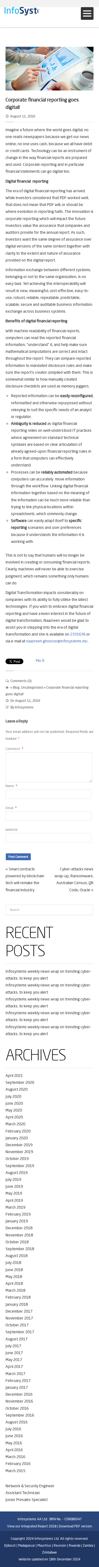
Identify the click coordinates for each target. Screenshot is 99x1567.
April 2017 (14, 1366)
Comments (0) (21, 681)
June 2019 (14, 1186)
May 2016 (14, 1442)
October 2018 (17, 1241)
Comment (14, 749)
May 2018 (14, 1276)
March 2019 (15, 1207)
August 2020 (17, 1089)
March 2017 (15, 1373)
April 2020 (14, 1117)
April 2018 (14, 1283)
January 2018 (17, 1304)
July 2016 (13, 1428)
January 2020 (17, 1138)
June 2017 (14, 1352)
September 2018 (20, 1248)
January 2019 (17, 1221)
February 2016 (18, 1463)
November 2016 (19, 1401)
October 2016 (17, 1408)
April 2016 (14, 1449)
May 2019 (14, 1193)
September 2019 (20, 1165)
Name (11, 786)
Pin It (40, 660)
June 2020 (14, 1103)
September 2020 (20, 1082)
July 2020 (13, 1096)
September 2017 (20, 1331)
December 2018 (19, 1227)
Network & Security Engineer (30, 1485)
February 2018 (18, 1297)
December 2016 (19, 1394)
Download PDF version (75, 1526)
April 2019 (14, 1200)
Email (11, 808)
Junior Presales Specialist (27, 1499)
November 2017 (19, 1318)
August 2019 (17, 1172)
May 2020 (14, 1110)
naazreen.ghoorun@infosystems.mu (56, 641)
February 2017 (18, 1380)
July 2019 (13, 1179)
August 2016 (17, 1422)
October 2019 (17, 1158)
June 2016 (14, 1435)
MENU (87, 13)
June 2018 (14, 1269)
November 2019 (19, 1151)
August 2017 (17, 1339)
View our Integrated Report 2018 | (32, 1526)
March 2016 (15, 1456)
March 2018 (15, 1290)
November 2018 (19, 1235)
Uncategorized (32, 687)
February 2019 (18, 1214)
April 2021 (14, 1075)
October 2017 (17, 1325)
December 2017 (19, 1311)
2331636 (78, 634)
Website (12, 830)
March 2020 (15, 1123)
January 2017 (17, 1387)
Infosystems (24, 707)
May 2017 (14, 1359)
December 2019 (19, 1144)
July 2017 (13, 1345)
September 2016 (20, 1415)
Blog (16, 687)
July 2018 (13, 1262)
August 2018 (17, 1255)
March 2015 (15, 1470)
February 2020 (18, 1131)
